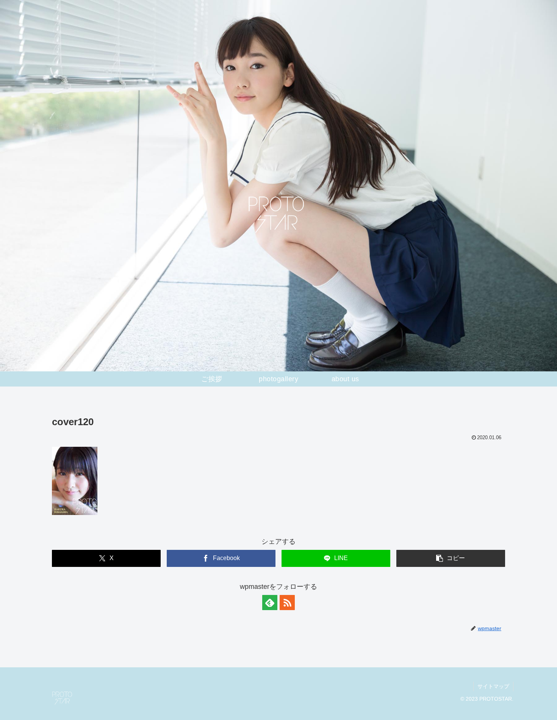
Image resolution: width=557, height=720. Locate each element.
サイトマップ (493, 686)
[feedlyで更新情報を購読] (269, 602)
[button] (450, 558)
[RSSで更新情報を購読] (287, 602)
